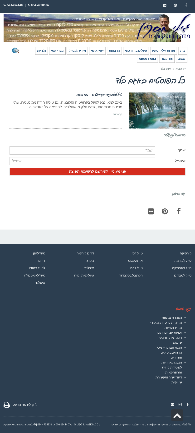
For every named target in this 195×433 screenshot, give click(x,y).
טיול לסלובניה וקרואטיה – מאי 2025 (99, 94)
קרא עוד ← (115, 114)
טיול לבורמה (182, 261)
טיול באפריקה (181, 268)
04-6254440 (14, 5)
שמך (181, 150)
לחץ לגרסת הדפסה (23, 404)
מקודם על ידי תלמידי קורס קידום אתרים (132, 424)
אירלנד (89, 268)
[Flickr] (151, 211)
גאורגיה (88, 261)
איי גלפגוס (135, 261)
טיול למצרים (182, 275)
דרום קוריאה (85, 253)
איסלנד (40, 283)
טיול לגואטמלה (34, 275)
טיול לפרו (136, 268)
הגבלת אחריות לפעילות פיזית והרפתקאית (171, 367)
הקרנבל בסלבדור (131, 275)
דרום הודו (38, 261)
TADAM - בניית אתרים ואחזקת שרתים (172, 424)
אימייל (180, 161)
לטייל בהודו (37, 268)
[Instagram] (180, 404)
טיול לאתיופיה (84, 275)
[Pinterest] (165, 211)
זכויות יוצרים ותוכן (169, 332)
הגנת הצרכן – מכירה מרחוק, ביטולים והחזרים (167, 352)
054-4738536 (39, 5)
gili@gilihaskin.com (87, 424)
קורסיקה (185, 253)
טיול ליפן (39, 253)
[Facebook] (178, 211)
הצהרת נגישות (172, 317)
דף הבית (180, 68)
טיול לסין (137, 253)
